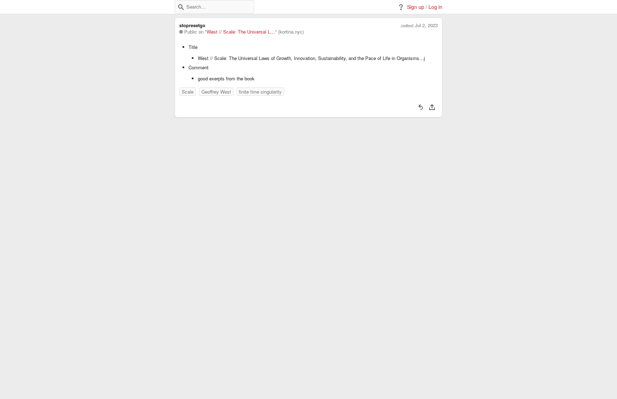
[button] (181, 7)
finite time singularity (260, 91)
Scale (188, 91)
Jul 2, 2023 (426, 25)
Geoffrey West (216, 91)
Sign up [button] (415, 7)
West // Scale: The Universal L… (241, 32)
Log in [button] (435, 7)
